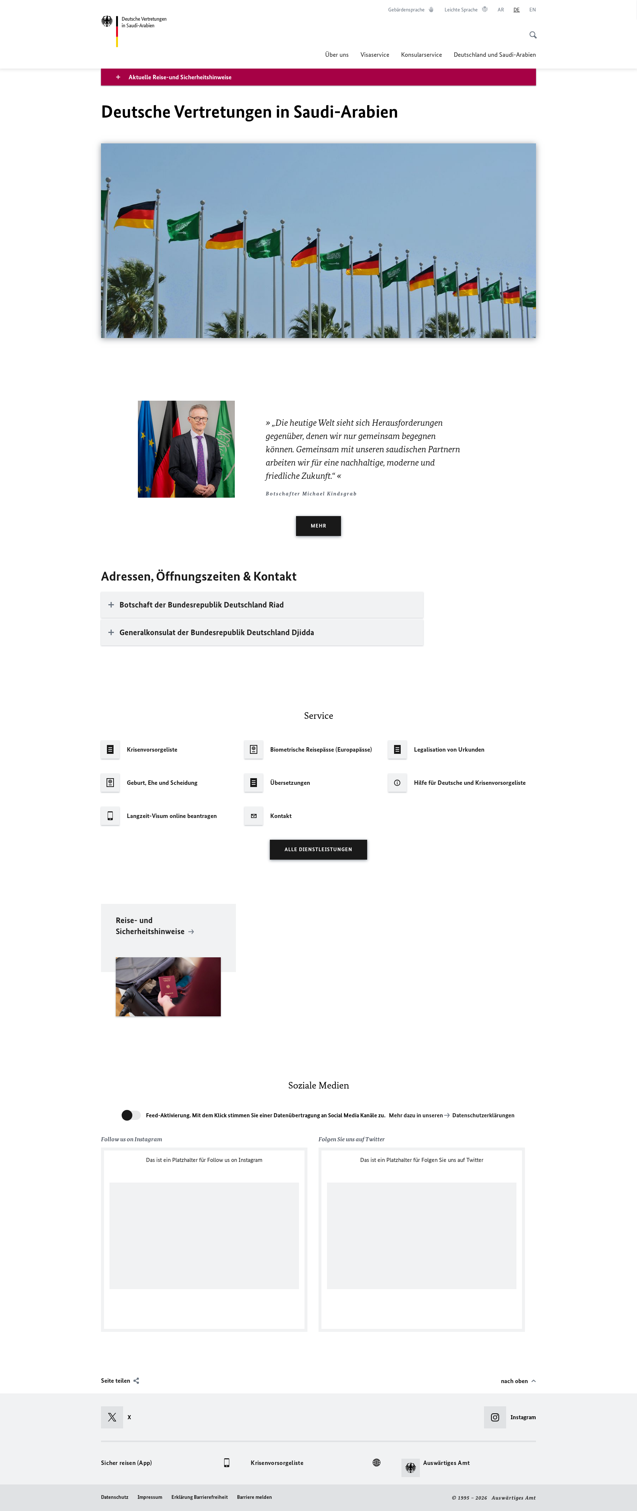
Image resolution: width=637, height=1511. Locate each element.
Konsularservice (421, 54)
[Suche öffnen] (531, 31)
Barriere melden (254, 1497)
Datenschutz (114, 1497)
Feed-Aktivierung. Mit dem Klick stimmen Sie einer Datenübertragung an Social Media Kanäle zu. (266, 1115)
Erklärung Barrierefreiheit (199, 1497)
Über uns (337, 54)
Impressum (150, 1497)
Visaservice (375, 54)
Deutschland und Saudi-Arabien (495, 54)
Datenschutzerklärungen (483, 1115)
